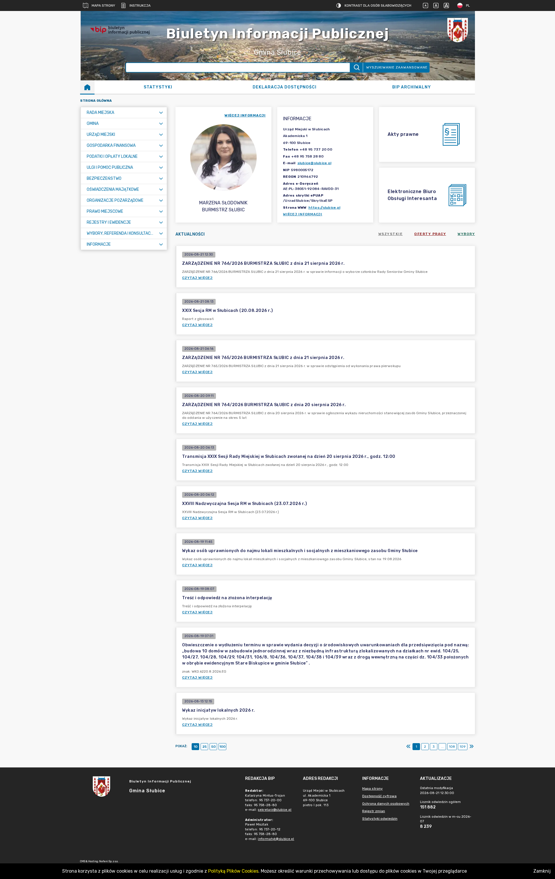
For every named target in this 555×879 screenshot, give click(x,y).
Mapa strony (103, 5)
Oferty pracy (430, 234)
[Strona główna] (87, 87)
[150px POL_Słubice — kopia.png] (457, 30)
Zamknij (542, 871)
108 (452, 747)
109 (463, 747)
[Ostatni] (471, 746)
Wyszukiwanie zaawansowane (397, 67)
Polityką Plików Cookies (233, 871)
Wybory (466, 234)
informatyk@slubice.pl (276, 839)
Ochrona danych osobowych (385, 804)
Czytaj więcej (197, 278)
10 (195, 747)
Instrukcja (140, 5)
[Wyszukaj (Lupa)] (356, 67)
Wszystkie (390, 234)
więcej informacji (245, 115)
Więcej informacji (302, 214)
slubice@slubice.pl (314, 163)
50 (213, 747)
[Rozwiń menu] (161, 112)
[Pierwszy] (408, 746)
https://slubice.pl (324, 208)
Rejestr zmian (373, 811)
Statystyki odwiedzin (379, 819)
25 (204, 747)
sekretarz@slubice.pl (274, 810)
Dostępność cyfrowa (379, 796)
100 (222, 747)
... (442, 747)
